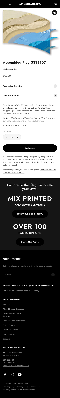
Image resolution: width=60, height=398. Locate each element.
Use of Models (9, 334)
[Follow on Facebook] (5, 375)
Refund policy (8, 387)
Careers (6, 339)
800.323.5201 (8, 360)
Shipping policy (9, 390)
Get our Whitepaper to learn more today (21, 291)
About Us (7, 304)
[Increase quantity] (17, 137)
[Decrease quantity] (6, 137)
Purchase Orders (10, 330)
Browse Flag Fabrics (30, 242)
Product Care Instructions (15, 321)
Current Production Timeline (12, 314)
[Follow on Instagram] (12, 375)
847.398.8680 (9, 363)
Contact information (26, 390)
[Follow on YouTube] (20, 375)
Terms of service (37, 387)
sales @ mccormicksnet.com (16, 365)
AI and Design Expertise (13, 309)
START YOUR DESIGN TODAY (30, 214)
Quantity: (7, 131)
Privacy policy (22, 387)
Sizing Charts (9, 325)
